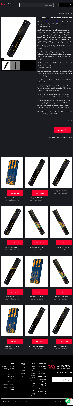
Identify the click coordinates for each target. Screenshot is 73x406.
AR (70, 5)
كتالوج (33, 386)
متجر (33, 383)
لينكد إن (23, 373)
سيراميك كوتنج (42, 388)
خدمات (33, 370)
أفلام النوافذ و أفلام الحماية (65, 13)
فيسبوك (23, 367)
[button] (68, 400)
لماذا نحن (32, 378)
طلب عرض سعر (62, 130)
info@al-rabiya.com (54, 137)
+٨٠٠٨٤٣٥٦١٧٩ (10, 381)
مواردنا (33, 380)
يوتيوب (23, 375)
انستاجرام (22, 370)
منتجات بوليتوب (42, 373)
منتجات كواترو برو (41, 376)
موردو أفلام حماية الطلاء (53, 21)
